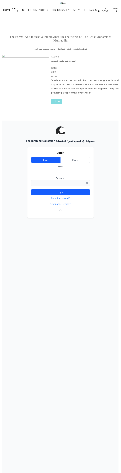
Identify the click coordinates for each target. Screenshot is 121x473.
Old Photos (103, 10)
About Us (16, 10)
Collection (29, 10)
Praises (92, 10)
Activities (79, 10)
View (57, 101)
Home (7, 10)
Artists (43, 10)
